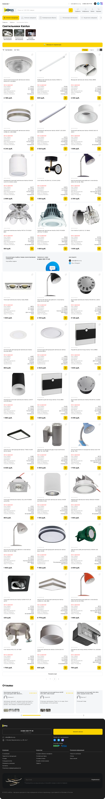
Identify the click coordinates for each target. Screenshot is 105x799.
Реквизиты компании (8, 763)
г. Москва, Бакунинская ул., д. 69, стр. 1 (16, 740)
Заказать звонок (78, 731)
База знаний (73, 758)
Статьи (72, 756)
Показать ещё (52, 674)
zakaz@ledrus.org (76, 3)
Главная (4, 22)
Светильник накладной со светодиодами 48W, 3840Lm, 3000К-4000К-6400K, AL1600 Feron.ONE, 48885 (16, 693)
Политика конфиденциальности (11, 768)
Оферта (38, 763)
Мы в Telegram (76, 263)
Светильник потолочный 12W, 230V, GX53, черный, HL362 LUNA (88, 693)
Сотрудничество (7, 761)
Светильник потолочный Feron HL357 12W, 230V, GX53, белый (51, 693)
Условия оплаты (40, 758)
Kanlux (12, 22)
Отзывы (4, 758)
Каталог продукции (12, 17)
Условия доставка (41, 756)
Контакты (5, 765)
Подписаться (95, 779)
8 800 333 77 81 (87, 3)
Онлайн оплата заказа (42, 761)
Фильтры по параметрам (53, 44)
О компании (5, 753)
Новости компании (75, 753)
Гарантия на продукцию (9, 756)
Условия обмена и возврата (44, 753)
